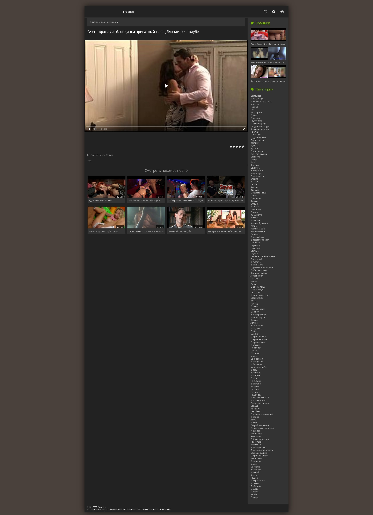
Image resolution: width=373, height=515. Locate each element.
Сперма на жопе (259, 339)
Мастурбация (257, 98)
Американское (258, 231)
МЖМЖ (254, 422)
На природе (256, 112)
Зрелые (254, 201)
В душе (254, 115)
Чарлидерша (257, 361)
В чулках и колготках (261, 101)
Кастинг (254, 142)
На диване (256, 381)
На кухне (255, 386)
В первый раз (257, 237)
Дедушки (255, 253)
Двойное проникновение (263, 256)
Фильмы (255, 190)
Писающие (256, 134)
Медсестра (256, 173)
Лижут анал (256, 433)
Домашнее (256, 95)
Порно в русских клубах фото (103, 231)
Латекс (254, 322)
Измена (254, 217)
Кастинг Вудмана (259, 223)
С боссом (255, 345)
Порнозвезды (257, 140)
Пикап (254, 195)
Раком (254, 281)
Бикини (254, 320)
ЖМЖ (253, 419)
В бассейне (256, 364)
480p (89, 160)
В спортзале (257, 264)
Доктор (254, 350)
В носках (255, 416)
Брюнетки (255, 466)
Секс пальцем (257, 289)
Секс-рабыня (257, 358)
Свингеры (255, 167)
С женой (255, 311)
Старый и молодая (260, 425)
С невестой (256, 259)
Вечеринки (256, 198)
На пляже (255, 389)
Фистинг (255, 187)
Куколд (254, 303)
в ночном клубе (258, 367)
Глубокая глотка (259, 270)
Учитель (255, 181)
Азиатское (256, 436)
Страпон (255, 234)
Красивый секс (258, 228)
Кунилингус (256, 214)
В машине (255, 372)
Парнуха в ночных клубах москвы (224, 231)
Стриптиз (255, 156)
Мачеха (254, 356)
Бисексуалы (256, 444)
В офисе (255, 378)
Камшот (255, 475)
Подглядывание (258, 137)
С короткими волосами (262, 428)
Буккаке (254, 333)
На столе (255, 392)
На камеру (256, 469)
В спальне (256, 383)
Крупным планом (259, 273)
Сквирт (254, 284)
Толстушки (256, 441)
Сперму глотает (258, 342)
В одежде (255, 220)
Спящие (254, 203)
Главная (128, 11)
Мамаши (255, 488)
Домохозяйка (257, 309)
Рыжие (254, 494)
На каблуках (257, 325)
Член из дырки (258, 317)
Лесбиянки (256, 486)
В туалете (256, 261)
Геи (252, 109)
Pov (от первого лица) (262, 414)
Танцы (254, 159)
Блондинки (256, 461)
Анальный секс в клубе (179, 231)
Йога (253, 300)
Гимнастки (256, 209)
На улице (255, 131)
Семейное (256, 242)
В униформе (257, 170)
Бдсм (253, 162)
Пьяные (254, 106)
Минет (254, 464)
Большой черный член (262, 450)
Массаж (254, 491)
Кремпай (255, 472)
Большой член (258, 447)
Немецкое (256, 248)
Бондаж (254, 405)
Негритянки (256, 458)
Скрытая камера (259, 154)
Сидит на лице (258, 286)
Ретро (254, 226)
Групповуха (256, 120)
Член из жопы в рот (260, 295)
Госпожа (255, 353)
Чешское (255, 206)
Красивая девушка (260, 129)
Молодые (255, 104)
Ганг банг (255, 411)
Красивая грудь (258, 123)
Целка (254, 184)
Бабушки (255, 250)
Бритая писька (258, 400)
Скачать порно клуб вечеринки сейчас (225, 200)
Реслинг (254, 306)
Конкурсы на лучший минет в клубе (185, 200)
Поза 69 (254, 278)
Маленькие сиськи (260, 397)
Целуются (256, 292)
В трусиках (256, 328)
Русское (254, 148)
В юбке (254, 331)
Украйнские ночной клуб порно (144, 200)
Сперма (254, 178)
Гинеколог (256, 347)
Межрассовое (258, 480)
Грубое (254, 477)
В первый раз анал (260, 239)
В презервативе (258, 314)
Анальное (255, 430)
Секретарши (257, 151)
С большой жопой (260, 439)
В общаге (255, 375)
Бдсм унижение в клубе (100, 200)
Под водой (256, 394)
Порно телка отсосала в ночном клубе (146, 231)
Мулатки (255, 483)
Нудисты (255, 145)
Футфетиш (256, 408)
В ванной (255, 118)
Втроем (254, 212)
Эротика (255, 165)
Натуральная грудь (260, 126)
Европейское (257, 297)
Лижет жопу (257, 275)
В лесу (254, 369)
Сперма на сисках (259, 455)
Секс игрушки (257, 176)
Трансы (254, 497)
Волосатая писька (260, 403)
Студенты (255, 245)
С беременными (258, 192)
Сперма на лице (258, 336)
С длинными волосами (262, 267)
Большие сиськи (259, 452)
